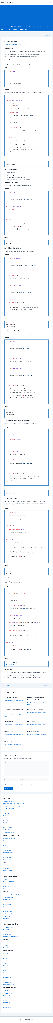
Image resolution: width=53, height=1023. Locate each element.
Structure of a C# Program (8, 808)
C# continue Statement (8, 855)
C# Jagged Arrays (7, 886)
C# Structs (5, 947)
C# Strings (5, 888)
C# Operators (6, 820)
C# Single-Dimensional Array (9, 881)
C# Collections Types (7, 953)
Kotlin (34, 26)
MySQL (26, 29)
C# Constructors (6, 899)
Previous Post (7, 35)
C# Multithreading (7, 990)
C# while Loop (6, 847)
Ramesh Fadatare (7, 2)
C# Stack (5, 963)
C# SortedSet (6, 960)
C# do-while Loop (7, 850)
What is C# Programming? (8, 801)
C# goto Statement (7, 857)
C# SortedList (6, 972)
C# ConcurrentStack (7, 979)
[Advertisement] (26, 15)
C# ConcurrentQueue (7, 982)
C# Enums (5, 945)
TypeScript (15, 29)
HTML (2, 29)
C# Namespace (6, 942)
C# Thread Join (6, 1005)
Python (19, 26)
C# (44, 26)
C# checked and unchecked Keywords (11, 936)
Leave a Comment (8, 44)
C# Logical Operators (7, 827)
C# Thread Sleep (6, 1000)
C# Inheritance (6, 906)
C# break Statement (7, 852)
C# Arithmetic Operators (8, 822)
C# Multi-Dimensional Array (9, 884)
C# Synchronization (7, 1009)
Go (47, 26)
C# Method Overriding (8, 913)
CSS (10, 29)
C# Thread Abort (6, 1002)
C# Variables (6, 813)
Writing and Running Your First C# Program (12, 806)
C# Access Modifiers (7, 902)
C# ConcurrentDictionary (8, 984)
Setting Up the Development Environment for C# (13, 803)
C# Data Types (6, 815)
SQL (30, 26)
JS (6, 29)
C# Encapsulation (7, 904)
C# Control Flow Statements (9, 838)
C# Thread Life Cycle (7, 993)
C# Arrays (5, 879)
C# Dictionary (6, 970)
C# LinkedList (6, 968)
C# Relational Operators (8, 825)
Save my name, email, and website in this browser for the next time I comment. (21, 784)
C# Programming (15, 700)
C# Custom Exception (7, 934)
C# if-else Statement (7, 840)
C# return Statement (7, 859)
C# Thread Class (6, 995)
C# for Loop (5, 845)
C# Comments (6, 810)
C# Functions (6, 865)
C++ (41, 26)
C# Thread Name (7, 1007)
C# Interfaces (6, 918)
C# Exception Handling (8, 927)
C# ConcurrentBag (7, 977)
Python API (24, 26)
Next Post (47, 35)
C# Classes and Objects (8, 897)
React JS (21, 29)
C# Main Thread (6, 997)
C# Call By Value (6, 868)
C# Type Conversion (7, 818)
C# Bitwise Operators (7, 829)
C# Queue (5, 965)
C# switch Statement (7, 843)
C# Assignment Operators (8, 832)
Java (2, 26)
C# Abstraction (6, 916)
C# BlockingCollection (8, 975)
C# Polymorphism (7, 909)
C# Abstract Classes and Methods (10, 921)
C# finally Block (6, 931)
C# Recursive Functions (8, 873)
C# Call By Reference (7, 870)
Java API (7, 26)
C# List (4, 956)
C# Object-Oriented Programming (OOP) (11, 894)
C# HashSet (5, 958)
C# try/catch (6, 929)
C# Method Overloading (8, 911)
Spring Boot (13, 26)
